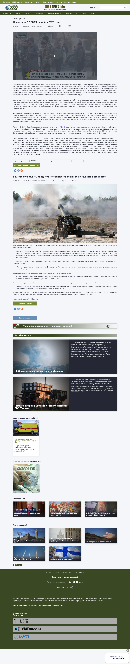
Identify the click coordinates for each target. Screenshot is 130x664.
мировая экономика (56, 161)
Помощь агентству (63, 572)
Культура (67, 2)
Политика (6, 2)
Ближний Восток (54, 13)
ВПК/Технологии (17, 2)
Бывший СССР (71, 13)
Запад (84, 13)
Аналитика (58, 2)
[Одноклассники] (22, 170)
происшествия (78, 161)
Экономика (28, 2)
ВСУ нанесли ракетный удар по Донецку (39, 371)
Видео (74, 2)
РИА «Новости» (65, 127)
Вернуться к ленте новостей (65, 577)
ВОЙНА (33, 161)
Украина (39, 13)
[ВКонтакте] (15, 170)
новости (68, 161)
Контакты (80, 572)
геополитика (42, 161)
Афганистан (7, 13)
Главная (16, 18)
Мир (92, 13)
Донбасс (35, 299)
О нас (48, 572)
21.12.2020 (21, 26)
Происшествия (48, 2)
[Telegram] (18, 170)
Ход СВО (28, 13)
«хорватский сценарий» (22, 299)
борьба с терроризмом (21, 161)
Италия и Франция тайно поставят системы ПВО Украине (41, 406)
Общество (37, 2)
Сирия (18, 13)
